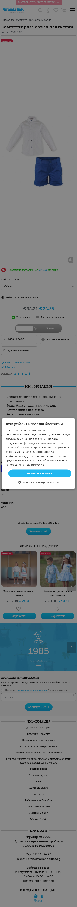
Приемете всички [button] (40, 473)
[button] (38, 482)
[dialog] (38, 453)
